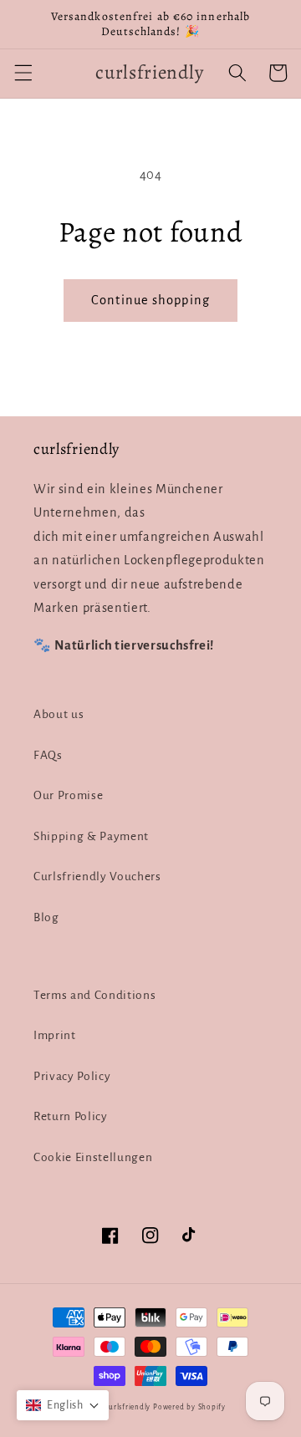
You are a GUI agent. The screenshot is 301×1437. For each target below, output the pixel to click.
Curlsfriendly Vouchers (97, 876)
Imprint (54, 1035)
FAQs (48, 755)
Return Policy (70, 1116)
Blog (46, 917)
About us (58, 714)
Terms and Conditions (94, 995)
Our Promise (68, 795)
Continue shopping (150, 300)
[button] (23, 73)
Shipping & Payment (91, 836)
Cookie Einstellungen (92, 1157)
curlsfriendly (127, 1407)
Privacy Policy (71, 1076)
